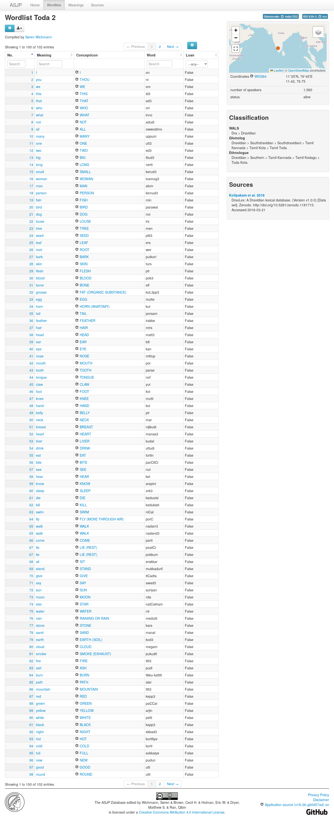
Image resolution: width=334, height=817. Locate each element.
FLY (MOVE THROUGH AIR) (101, 519)
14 (31, 164)
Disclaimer (321, 799)
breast (41, 426)
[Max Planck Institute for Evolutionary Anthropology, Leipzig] (14, 801)
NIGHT (84, 731)
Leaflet (278, 70)
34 (31, 306)
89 (31, 710)
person (41, 192)
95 (31, 753)
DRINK (84, 448)
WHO (83, 107)
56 (31, 462)
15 (31, 171)
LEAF (83, 242)
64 (31, 519)
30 (31, 278)
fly (37, 519)
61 (31, 497)
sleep (40, 490)
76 (31, 618)
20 (31, 207)
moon (40, 597)
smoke (41, 653)
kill (38, 504)
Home (35, 4)
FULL (83, 753)
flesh (39, 270)
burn (39, 675)
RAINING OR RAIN (94, 618)
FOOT (84, 391)
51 (31, 426)
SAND (84, 632)
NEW (83, 760)
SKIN (83, 263)
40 (31, 348)
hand (40, 405)
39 (31, 341)
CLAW (84, 384)
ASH (83, 667)
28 (31, 263)
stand (40, 568)
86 (31, 689)
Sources (97, 4)
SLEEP (84, 490)
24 (31, 235)
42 (31, 363)
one (39, 143)
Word (151, 55)
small (40, 171)
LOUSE (85, 221)
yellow (40, 710)
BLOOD (85, 278)
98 (31, 774)
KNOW (84, 483)
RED (83, 696)
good (40, 767)
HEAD (84, 334)
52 (31, 433)
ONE (83, 143)
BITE (83, 462)
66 (31, 540)
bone (40, 285)
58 (31, 476)
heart (40, 433)
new (39, 760)
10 (31, 136)
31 (31, 285)
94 (31, 745)
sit (37, 561)
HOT (83, 738)
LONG (84, 164)
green (40, 703)
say (38, 582)
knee (40, 398)
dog (39, 214)
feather (41, 320)
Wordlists (54, 4)
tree (39, 228)
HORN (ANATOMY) (94, 306)
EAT (82, 455)
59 (31, 483)
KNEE (84, 398)
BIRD (83, 207)
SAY (82, 582)
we (38, 86)
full (38, 753)
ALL (82, 129)
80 (31, 646)
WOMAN (86, 178)
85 (31, 682)
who (39, 107)
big (38, 157)
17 (31, 185)
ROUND (85, 774)
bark (39, 256)
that (39, 100)
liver (39, 441)
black (40, 724)
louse (40, 221)
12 (31, 150)
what (39, 114)
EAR (83, 341)
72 (31, 589)
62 (31, 504)
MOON (84, 597)
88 (31, 703)
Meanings (76, 4)
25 (31, 242)
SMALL (85, 171)
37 (31, 327)
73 (31, 597)
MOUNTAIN (88, 689)
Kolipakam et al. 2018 (247, 195)
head (40, 334)
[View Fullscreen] (235, 48)
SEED (84, 235)
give (39, 575)
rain (39, 618)
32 (31, 292)
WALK (84, 526)
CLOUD (85, 646)
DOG (83, 214)
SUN (83, 589)
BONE (84, 285)
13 (31, 157)
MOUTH (85, 363)
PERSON (86, 192)
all (37, 129)
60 (31, 490)
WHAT (84, 114)
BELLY (84, 412)
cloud (40, 646)
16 (31, 178)
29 (31, 270)
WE (82, 86)
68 (31, 561)
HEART (85, 433)
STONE (85, 625)
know (40, 483)
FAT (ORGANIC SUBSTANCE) (102, 292)
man (39, 185)
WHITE (85, 717)
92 (31, 731)
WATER (85, 611)
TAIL (83, 313)
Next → (172, 46)
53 (31, 441)
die (38, 497)
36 (31, 320)
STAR (84, 604)
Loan (190, 55)
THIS (83, 93)
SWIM (84, 511)
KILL (83, 504)
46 (31, 391)
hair (39, 327)
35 (31, 313)
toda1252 (291, 16)
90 (31, 717)
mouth (41, 363)
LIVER (84, 441)
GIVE (83, 575)
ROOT (84, 249)
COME (84, 540)
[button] (278, 48)
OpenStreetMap (298, 70)
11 (31, 143)
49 (31, 412)
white (40, 717)
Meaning (44, 55)
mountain (43, 689)
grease (41, 292)
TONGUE (86, 377)
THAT (84, 100)
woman (41, 178)
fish (38, 200)
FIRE (83, 660)
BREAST (86, 426)
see (39, 469)
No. (10, 55)
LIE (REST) (88, 547)
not (38, 122)
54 (31, 448)
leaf (39, 242)
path (39, 682)
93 (31, 738)
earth (40, 639)
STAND (85, 568)
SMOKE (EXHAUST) (95, 653)
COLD (84, 745)
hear (39, 476)
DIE (82, 497)
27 (31, 256)
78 (31, 632)
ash (39, 667)
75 (31, 611)
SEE (82, 469)
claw (39, 384)
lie (37, 547)
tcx (324, 16)
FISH (83, 200)
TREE (84, 228)
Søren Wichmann (38, 36)
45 (31, 384)
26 (31, 249)
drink (40, 448)
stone (40, 625)
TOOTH (85, 370)
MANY (84, 136)
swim (40, 511)
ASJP (16, 4)
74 (31, 604)
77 (31, 625)
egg (39, 299)
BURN (84, 675)
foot (39, 391)
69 (31, 568)
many (40, 136)
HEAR (84, 476)
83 (31, 667)
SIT (82, 561)
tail (38, 313)
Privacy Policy (318, 794)
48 (31, 405)
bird (39, 207)
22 (31, 221)
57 (31, 469)
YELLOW (86, 710)
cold (39, 745)
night (40, 731)
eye (39, 348)
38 (31, 334)
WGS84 (260, 76)
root (39, 249)
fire (38, 660)
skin (39, 263)
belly (39, 412)
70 (31, 575)
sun (39, 589)
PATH (83, 682)
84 (31, 675)
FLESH (85, 270)
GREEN (85, 703)
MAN (83, 185)
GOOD (84, 767)
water (40, 611)
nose (40, 355)
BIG (82, 157)
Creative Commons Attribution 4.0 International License (181, 812)
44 (31, 377)
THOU (84, 79)
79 (31, 639)
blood (40, 278)
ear (38, 341)
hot (38, 738)
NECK (84, 419)
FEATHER (87, 320)
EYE (82, 348)
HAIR (83, 327)
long (39, 164)
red (38, 696)
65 (31, 526)
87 (31, 696)
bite (39, 462)
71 (31, 582)
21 (31, 214)
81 (31, 653)
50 (31, 419)
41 (31, 355)
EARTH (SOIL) (90, 639)
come (40, 540)
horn (39, 306)
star (39, 604)
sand (40, 632)
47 (31, 398)
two (38, 150)
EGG (83, 299)
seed (40, 235)
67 (31, 547)
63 (31, 511)
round (40, 774)
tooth (40, 370)
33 (31, 299)
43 (31, 370)
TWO (83, 150)
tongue (41, 377)
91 (31, 724)
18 (31, 192)
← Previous (136, 46)
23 (31, 228)
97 (31, 767)
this (38, 93)
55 (31, 455)
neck (39, 419)
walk (39, 526)
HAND (84, 405)
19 (31, 200)
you (39, 79)
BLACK (85, 724)
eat (38, 455)
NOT (83, 122)
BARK (84, 256)
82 (31, 660)
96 (31, 760)
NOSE (84, 355)
